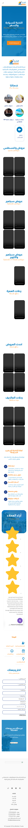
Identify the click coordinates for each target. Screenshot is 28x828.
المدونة (14, 800)
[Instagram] (12, 788)
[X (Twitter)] (16, 788)
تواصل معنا (14, 804)
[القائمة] (3, 3)
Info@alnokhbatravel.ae (14, 820)
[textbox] (23, 701)
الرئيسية (14, 796)
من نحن (14, 802)
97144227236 (12, 816)
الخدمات (14, 798)
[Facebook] (20, 788)
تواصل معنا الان (14, 742)
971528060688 (12, 812)
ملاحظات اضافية (22, 709)
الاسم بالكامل (22, 678)
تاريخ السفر (23, 703)
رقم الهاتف (23, 690)
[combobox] (23, 701)
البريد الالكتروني (22, 684)
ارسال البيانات (22, 715)
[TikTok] (8, 788)
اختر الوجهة (23, 696)
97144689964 (12, 814)
